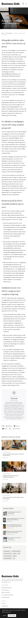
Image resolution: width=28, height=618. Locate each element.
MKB (19, 553)
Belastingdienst (7, 551)
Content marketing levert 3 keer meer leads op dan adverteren (15, 519)
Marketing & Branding (6, 587)
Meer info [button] (8, 612)
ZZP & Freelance (9, 33)
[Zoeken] (25, 3)
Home (3, 33)
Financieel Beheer (6, 597)
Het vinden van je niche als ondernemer (14, 538)
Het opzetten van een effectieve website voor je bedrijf (14, 532)
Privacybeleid (5, 606)
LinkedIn (5, 428)
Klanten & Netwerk (6, 592)
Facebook (17, 426)
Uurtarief (14, 556)
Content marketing (7, 553)
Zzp (14, 558)
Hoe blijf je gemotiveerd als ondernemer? (14, 512)
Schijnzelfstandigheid (16, 551)
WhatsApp (10, 426)
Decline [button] (4, 615)
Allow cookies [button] (12, 615)
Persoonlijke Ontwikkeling (7, 595)
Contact (3, 603)
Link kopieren (17, 428)
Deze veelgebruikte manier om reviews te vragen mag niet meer (14, 525)
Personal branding (7, 556)
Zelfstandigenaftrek (8, 558)
